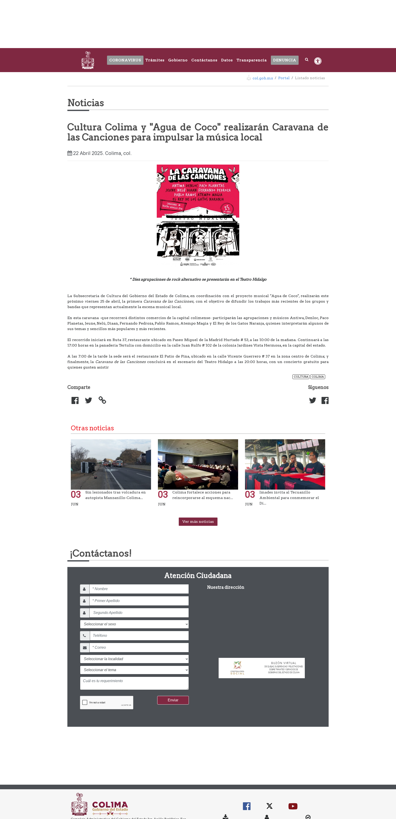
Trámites (155, 60)
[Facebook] (323, 402)
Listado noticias (310, 78)
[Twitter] (310, 402)
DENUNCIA (284, 60)
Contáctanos (204, 60)
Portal (284, 78)
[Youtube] (293, 808)
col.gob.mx (263, 78)
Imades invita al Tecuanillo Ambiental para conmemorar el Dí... (289, 497)
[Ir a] (100, 400)
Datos (227, 60)
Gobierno (178, 60)
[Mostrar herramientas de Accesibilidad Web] (318, 61)
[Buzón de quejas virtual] (262, 666)
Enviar (173, 700)
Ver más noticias (198, 521)
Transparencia (251, 60)
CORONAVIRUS (125, 60)
